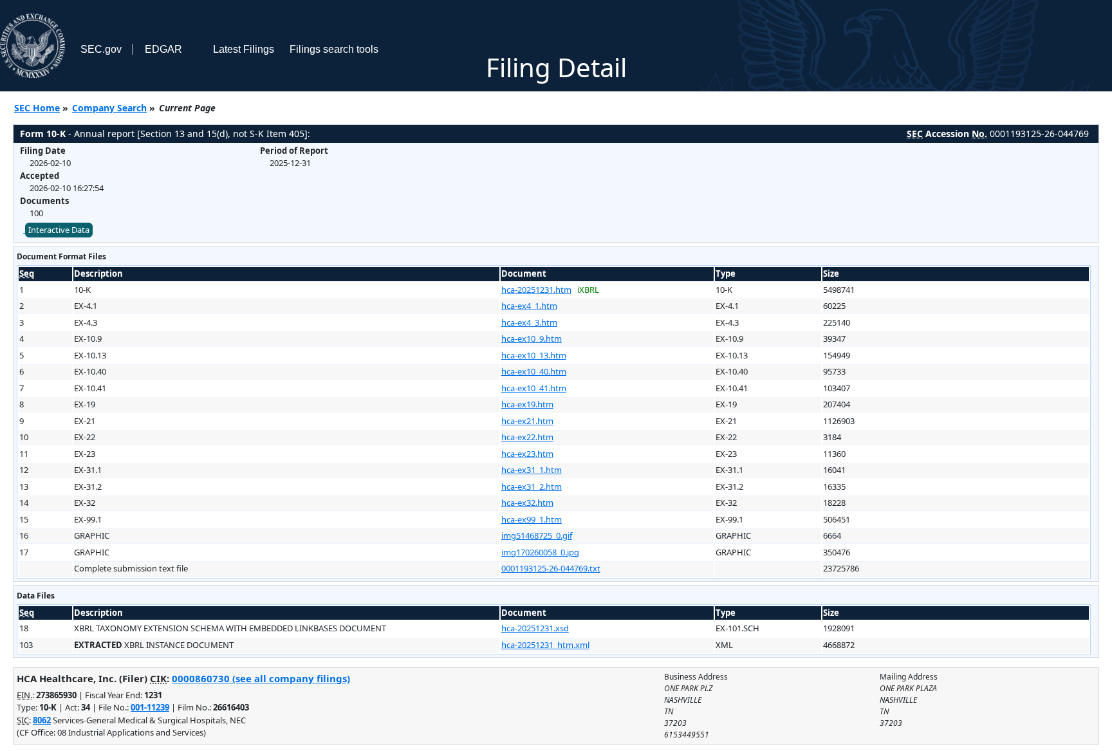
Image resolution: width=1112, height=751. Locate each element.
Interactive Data (58, 230)
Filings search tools (334, 49)
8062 (42, 720)
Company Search (109, 108)
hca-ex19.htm (527, 404)
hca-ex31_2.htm (531, 486)
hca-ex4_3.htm (529, 322)
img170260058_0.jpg (540, 552)
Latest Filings (243, 49)
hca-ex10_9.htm (531, 338)
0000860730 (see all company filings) (261, 678)
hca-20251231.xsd (535, 628)
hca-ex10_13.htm (533, 355)
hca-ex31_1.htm (531, 470)
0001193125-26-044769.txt (550, 568)
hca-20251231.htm (536, 289)
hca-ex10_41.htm (533, 388)
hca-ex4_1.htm (529, 305)
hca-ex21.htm (527, 421)
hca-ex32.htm (527, 502)
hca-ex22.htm (527, 437)
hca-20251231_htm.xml (545, 645)
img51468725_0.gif (536, 535)
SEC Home (37, 108)
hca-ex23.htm (527, 453)
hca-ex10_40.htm (533, 371)
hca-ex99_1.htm (531, 519)
